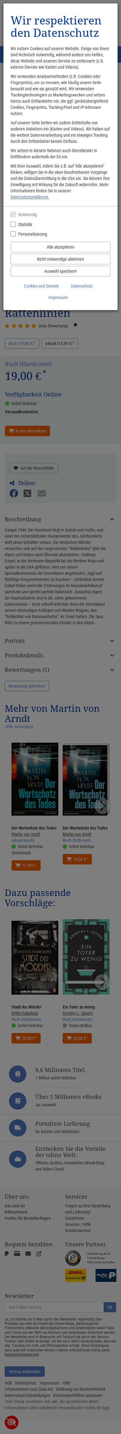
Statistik (25, 224)
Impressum (58, 297)
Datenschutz (81, 286)
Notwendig (27, 214)
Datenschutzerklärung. (30, 196)
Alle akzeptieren (60, 247)
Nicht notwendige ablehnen (60, 259)
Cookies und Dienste (41, 286)
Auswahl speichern (60, 271)
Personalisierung (32, 234)
